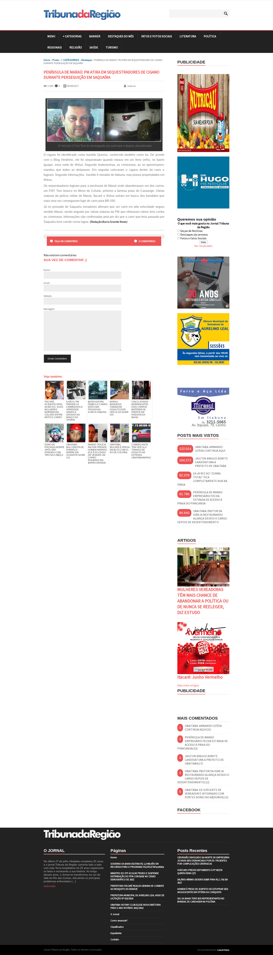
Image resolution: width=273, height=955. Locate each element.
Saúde (94, 47)
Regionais (54, 47)
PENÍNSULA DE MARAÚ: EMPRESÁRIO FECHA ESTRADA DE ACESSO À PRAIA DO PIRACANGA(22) (202, 742)
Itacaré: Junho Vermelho (200, 677)
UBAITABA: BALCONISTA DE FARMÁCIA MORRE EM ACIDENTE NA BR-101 (76, 451)
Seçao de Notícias (191, 231)
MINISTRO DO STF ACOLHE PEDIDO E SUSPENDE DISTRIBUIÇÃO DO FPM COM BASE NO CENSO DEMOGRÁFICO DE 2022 (134, 876)
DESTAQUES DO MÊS (121, 36)
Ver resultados (203, 246)
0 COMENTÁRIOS (147, 241)
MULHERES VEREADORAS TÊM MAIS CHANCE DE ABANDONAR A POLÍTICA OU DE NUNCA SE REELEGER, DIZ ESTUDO (202, 600)
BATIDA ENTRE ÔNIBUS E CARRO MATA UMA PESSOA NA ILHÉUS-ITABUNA (97, 406)
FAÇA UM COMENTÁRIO (66, 241)
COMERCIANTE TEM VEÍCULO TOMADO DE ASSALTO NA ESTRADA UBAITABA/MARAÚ (141, 451)
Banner (94, 36)
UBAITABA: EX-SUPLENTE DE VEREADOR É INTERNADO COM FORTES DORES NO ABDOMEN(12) (206, 793)
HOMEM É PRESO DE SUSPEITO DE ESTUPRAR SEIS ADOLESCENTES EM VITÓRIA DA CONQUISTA (202, 890)
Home (113, 857)
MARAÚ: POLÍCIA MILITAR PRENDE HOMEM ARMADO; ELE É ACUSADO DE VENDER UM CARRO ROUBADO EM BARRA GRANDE (97, 453)
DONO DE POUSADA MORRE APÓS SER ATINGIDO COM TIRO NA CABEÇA (54, 449)
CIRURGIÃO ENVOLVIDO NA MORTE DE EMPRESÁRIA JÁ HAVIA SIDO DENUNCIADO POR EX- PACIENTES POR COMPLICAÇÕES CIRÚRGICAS (203, 860)
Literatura (188, 36)
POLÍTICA (210, 36)
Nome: (47, 270)
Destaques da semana (194, 234)
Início (47, 60)
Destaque (86, 60)
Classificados (117, 926)
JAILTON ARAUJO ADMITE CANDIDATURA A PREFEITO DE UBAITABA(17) (204, 759)
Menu (51, 36)
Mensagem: (49, 309)
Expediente (115, 933)
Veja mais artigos (188, 685)
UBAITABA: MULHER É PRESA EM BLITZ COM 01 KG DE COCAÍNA (119, 448)
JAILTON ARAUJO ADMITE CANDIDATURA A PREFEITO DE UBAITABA (211, 462)
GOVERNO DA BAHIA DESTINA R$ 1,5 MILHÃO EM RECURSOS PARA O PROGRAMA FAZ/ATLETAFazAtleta (137, 865)
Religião (75, 47)
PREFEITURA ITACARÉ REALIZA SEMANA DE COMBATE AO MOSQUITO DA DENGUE (137, 887)
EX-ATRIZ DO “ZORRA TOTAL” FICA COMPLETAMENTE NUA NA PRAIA (202, 479)
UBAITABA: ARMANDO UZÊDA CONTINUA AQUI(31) (203, 727)
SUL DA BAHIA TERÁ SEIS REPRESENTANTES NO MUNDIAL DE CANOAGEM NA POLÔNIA (200, 900)
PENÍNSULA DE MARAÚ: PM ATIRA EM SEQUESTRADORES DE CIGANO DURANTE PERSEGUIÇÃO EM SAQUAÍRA (101, 74)
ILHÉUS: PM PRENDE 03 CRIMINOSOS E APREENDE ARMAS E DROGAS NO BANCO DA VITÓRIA (74, 410)
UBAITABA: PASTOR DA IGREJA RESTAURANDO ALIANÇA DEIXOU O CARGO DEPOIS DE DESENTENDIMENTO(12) (203, 776)
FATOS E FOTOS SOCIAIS (156, 36)
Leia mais (50, 886)
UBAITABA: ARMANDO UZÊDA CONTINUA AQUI (210, 448)
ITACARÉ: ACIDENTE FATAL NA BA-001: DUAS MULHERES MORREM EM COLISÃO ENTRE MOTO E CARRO (54, 409)
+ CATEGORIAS (72, 36)
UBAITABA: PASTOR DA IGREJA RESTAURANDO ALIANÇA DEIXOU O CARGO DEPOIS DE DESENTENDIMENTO (202, 516)
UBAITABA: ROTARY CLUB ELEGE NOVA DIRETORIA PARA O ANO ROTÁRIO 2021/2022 (135, 906)
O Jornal (114, 914)
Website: (48, 296)
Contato (114, 939)
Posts (55, 60)
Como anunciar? (119, 920)
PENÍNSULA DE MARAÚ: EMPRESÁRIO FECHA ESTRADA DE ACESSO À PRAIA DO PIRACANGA (200, 497)
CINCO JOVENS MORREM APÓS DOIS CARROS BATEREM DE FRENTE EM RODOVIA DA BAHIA (139, 409)
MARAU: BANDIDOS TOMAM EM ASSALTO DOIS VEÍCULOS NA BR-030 (119, 408)
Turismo (112, 47)
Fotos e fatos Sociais (193, 238)
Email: (47, 283)
